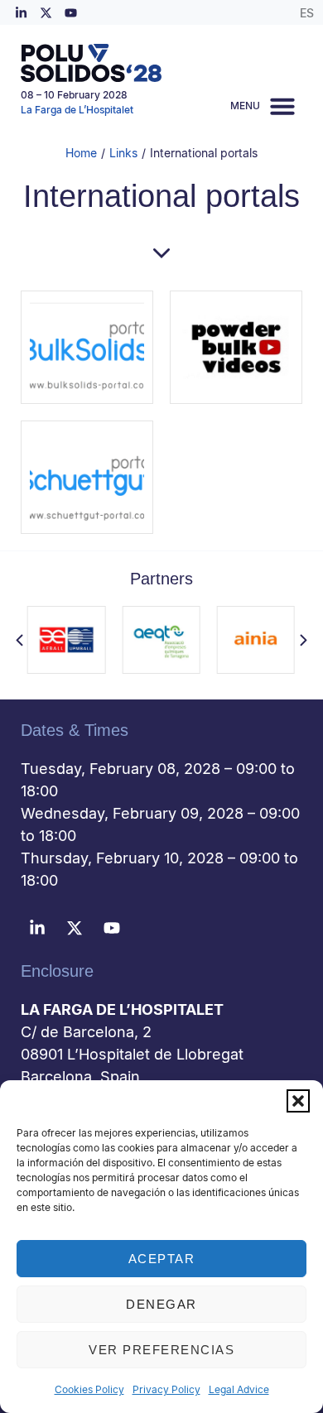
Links (123, 153)
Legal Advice (239, 1389)
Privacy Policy (166, 1389)
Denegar (161, 1304)
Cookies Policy (89, 1389)
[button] (298, 1101)
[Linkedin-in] (20, 12)
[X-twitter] (45, 12)
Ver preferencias (161, 1350)
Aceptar (161, 1259)
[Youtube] (70, 12)
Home (81, 153)
